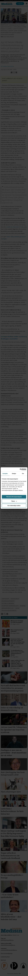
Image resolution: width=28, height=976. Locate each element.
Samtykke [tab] (5, 473)
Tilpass (13, 501)
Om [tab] (23, 473)
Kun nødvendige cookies (14, 505)
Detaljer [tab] (14, 473)
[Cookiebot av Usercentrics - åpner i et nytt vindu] (20, 469)
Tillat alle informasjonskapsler (14, 496)
